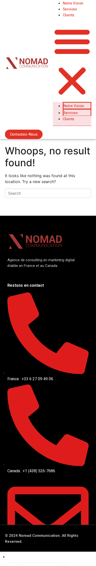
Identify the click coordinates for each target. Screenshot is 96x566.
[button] (72, 62)
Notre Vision (73, 3)
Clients (69, 15)
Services (70, 9)
